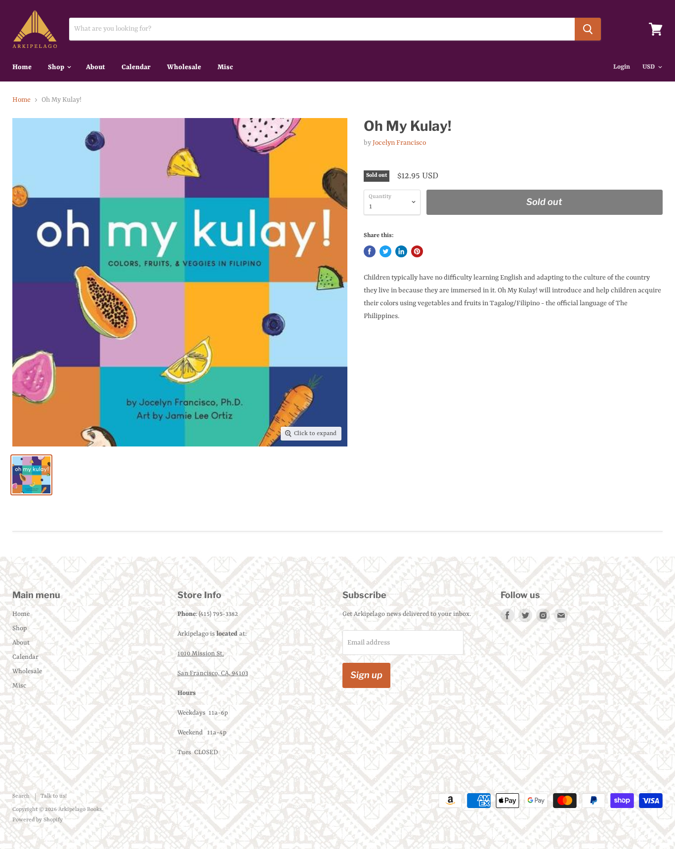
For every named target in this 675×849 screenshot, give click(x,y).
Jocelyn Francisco (399, 143)
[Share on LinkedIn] (401, 251)
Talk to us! (54, 796)
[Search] (588, 29)
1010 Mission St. (200, 653)
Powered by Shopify (37, 820)
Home (22, 67)
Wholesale (184, 67)
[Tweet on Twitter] (385, 251)
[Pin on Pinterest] (417, 251)
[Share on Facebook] (370, 251)
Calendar (136, 67)
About (95, 67)
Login (621, 67)
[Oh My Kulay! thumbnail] (31, 474)
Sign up (366, 675)
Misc (225, 67)
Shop (57, 67)
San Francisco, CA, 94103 (212, 673)
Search (21, 796)
